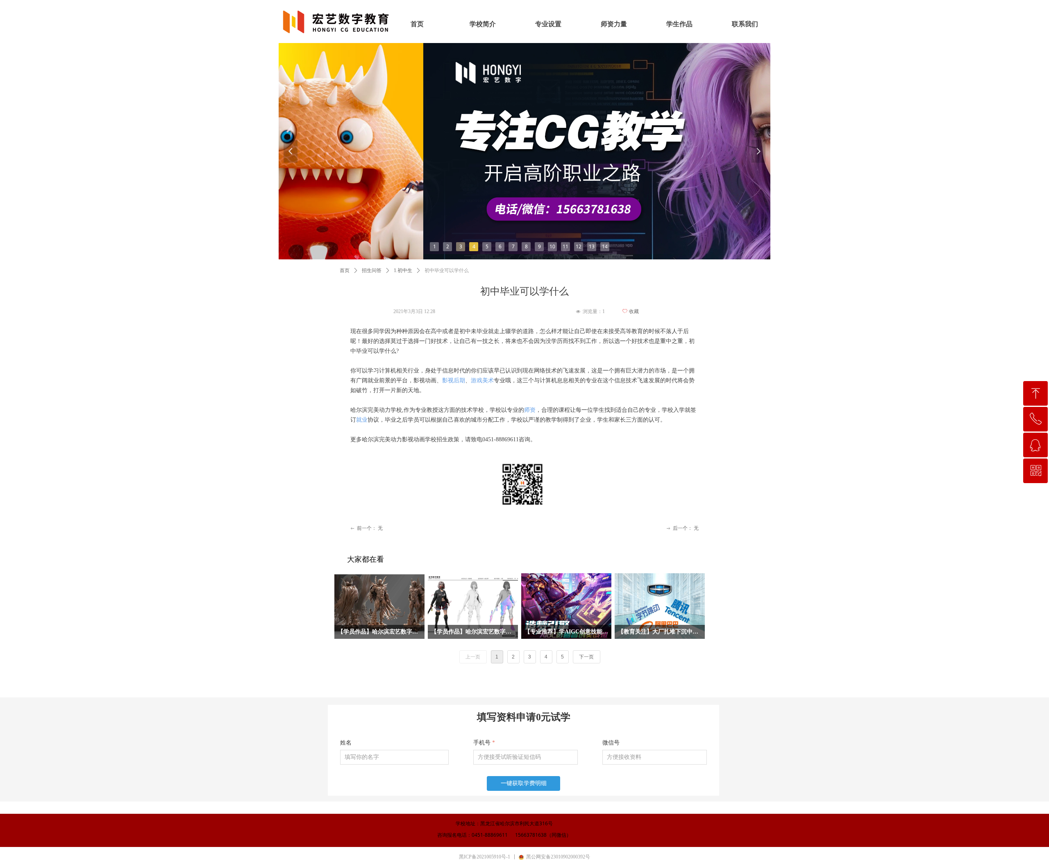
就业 (362, 420)
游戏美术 (482, 380)
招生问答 (371, 270)
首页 (345, 270)
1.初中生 (403, 270)
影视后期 (453, 380)
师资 (530, 410)
